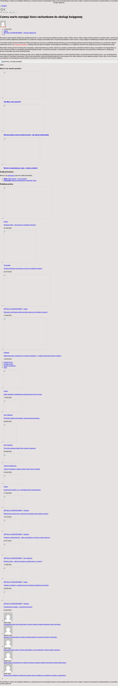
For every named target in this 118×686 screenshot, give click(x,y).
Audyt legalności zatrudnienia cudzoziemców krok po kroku (23, 394)
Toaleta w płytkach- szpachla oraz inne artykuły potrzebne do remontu (26, 585)
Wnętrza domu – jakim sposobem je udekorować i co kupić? (23, 561)
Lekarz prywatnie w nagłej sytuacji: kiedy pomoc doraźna (22, 469)
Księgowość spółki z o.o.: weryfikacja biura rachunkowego (22, 490)
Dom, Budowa (8, 415)
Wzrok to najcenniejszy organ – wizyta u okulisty (21, 168)
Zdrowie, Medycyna (29, 33)
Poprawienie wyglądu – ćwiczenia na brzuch (18, 607)
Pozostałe (7, 265)
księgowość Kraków (20, 44)
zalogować (11, 175)
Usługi (6, 222)
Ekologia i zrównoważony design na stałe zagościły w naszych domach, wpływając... (31, 637)
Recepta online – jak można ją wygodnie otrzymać (20, 225)
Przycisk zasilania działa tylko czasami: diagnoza (20, 448)
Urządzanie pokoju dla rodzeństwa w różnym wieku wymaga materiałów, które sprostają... (32, 624)
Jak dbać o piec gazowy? (12, 102)
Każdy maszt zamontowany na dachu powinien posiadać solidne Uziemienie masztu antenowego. (35, 663)
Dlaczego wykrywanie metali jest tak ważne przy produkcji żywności (25, 312)
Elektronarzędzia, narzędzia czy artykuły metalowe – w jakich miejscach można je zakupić (32, 356)
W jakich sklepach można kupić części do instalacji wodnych (23, 268)
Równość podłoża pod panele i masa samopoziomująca (21, 418)
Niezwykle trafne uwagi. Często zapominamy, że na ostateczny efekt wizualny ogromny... (32, 650)
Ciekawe (6, 352)
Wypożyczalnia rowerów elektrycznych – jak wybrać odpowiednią (26, 135)
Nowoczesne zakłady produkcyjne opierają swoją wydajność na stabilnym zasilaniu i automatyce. (35, 675)
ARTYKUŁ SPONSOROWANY (13, 33)
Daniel (6, 31)
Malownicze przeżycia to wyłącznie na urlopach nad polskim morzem (26, 514)
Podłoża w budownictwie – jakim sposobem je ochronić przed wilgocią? (27, 537)
